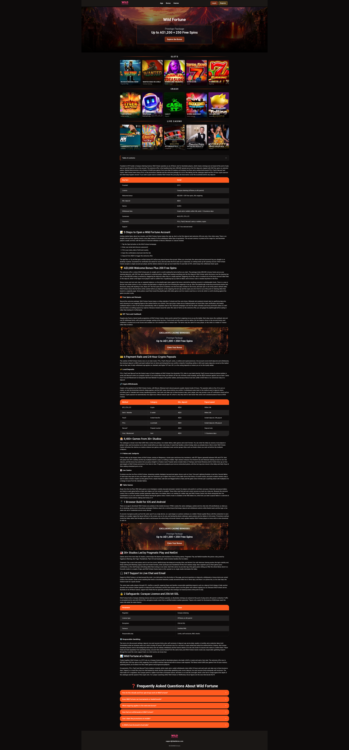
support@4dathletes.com (174, 741)
